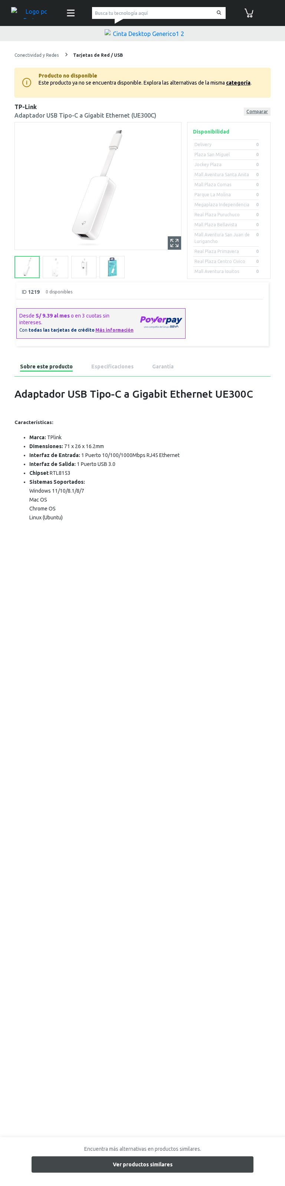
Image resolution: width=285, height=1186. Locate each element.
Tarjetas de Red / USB (98, 55)
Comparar (257, 111)
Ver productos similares (143, 1164)
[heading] (46, 368)
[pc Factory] (33, 13)
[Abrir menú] (71, 13)
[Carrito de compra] (249, 12)
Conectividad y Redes (37, 55)
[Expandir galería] (174, 243)
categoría (238, 83)
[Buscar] (218, 13)
